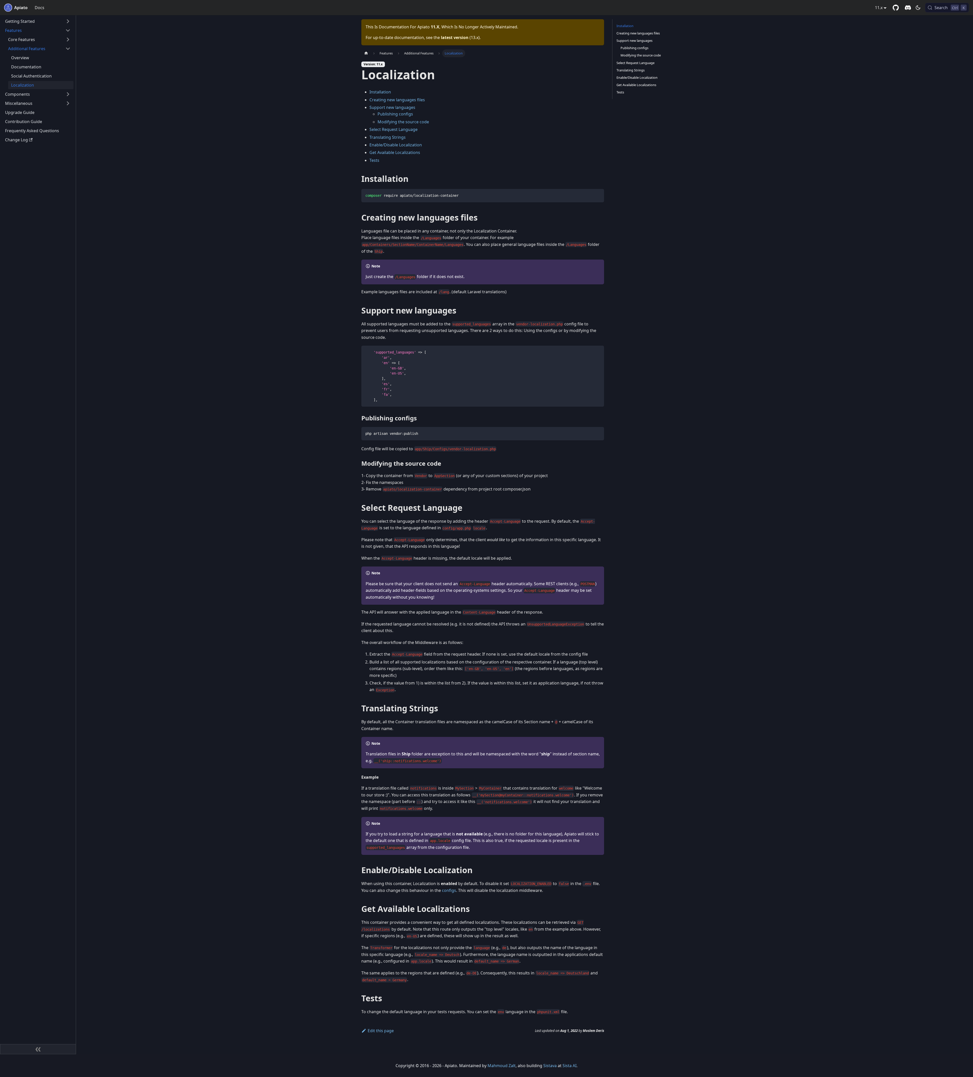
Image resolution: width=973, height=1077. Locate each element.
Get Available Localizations (394, 152)
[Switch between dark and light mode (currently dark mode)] (918, 8)
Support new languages (392, 107)
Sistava (550, 1065)
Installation (380, 92)
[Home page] (366, 53)
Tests (374, 160)
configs (449, 890)
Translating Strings (387, 137)
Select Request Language (393, 129)
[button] (37, 21)
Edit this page (381, 1030)
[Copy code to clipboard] (598, 195)
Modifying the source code (403, 122)
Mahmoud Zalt (502, 1065)
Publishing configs (395, 114)
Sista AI (569, 1065)
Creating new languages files (397, 100)
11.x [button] (879, 7)
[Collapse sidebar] (38, 1049)
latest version (455, 37)
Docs (39, 7)
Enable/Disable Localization (395, 145)
